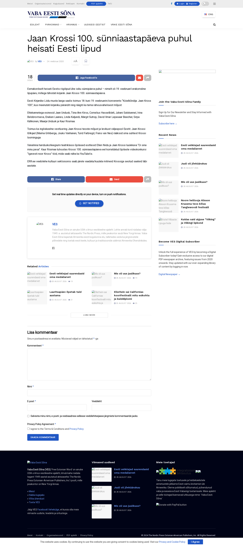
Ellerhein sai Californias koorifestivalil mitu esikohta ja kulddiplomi (131, 295)
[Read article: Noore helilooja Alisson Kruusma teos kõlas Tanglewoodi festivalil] (169, 206)
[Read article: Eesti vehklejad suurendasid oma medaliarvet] (37, 279)
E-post (31, 401)
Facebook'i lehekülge (48, 509)
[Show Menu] (214, 4)
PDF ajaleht (96, 3)
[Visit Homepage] (51, 14)
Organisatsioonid (43, 3)
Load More (89, 315)
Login (181, 3)
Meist (30, 3)
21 (71, 300)
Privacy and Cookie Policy (172, 542)
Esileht (35, 24)
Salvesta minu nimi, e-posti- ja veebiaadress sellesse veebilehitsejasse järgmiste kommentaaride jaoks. (84, 416)
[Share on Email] (139, 78)
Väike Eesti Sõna (121, 24)
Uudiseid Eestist (94, 24)
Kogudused (58, 3)
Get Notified (91, 203)
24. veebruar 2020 (55, 61)
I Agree (195, 542)
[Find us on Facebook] (171, 4)
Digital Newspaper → (169, 274)
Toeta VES (34, 502)
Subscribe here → (168, 123)
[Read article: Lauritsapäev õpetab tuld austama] (37, 297)
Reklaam (70, 3)
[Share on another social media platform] (147, 78)
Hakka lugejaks (36, 495)
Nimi (30, 386)
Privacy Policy (76, 429)
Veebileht (97, 401)
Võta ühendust (36, 498)
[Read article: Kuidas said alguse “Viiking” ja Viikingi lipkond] (169, 225)
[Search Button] (214, 24)
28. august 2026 (58, 281)
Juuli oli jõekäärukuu (194, 163)
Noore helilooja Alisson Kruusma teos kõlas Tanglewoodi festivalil (195, 204)
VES (40, 61)
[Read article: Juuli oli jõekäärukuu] (169, 169)
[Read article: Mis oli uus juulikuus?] (102, 279)
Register (192, 3)
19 (71, 281)
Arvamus (71, 24)
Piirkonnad (52, 24)
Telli (110, 3)
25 (136, 303)
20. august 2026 (58, 300)
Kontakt (80, 3)
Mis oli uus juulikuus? (127, 273)
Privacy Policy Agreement (41, 424)
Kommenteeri (35, 345)
